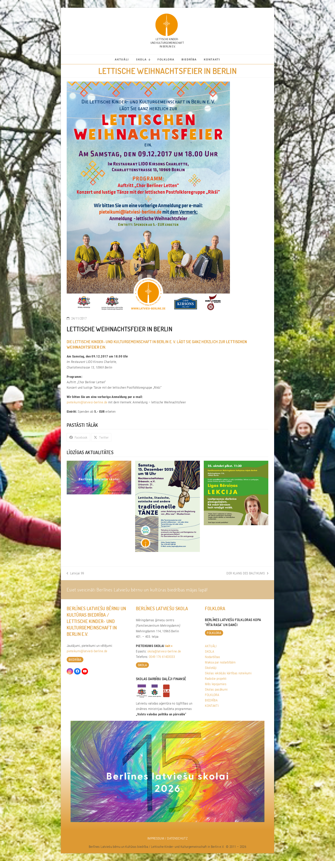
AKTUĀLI (211, 646)
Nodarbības (212, 657)
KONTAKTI (212, 706)
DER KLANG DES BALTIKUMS (245, 573)
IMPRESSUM (155, 838)
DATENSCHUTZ (177, 838)
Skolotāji (211, 668)
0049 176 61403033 (162, 657)
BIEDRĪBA (211, 700)
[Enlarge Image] (148, 196)
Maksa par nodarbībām (220, 662)
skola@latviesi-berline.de (164, 651)
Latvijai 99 (75, 573)
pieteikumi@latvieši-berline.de (87, 651)
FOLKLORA (212, 695)
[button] (78, 437)
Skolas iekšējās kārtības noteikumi (228, 673)
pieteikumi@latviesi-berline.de (87, 402)
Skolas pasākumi (216, 689)
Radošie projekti (215, 679)
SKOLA (209, 651)
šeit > (169, 646)
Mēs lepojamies (215, 684)
